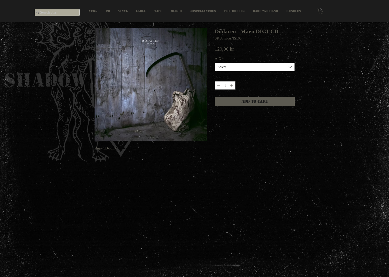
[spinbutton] (225, 85)
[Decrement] (218, 85)
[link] (320, 11)
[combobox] (255, 67)
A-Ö (219, 59)
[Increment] (232, 85)
